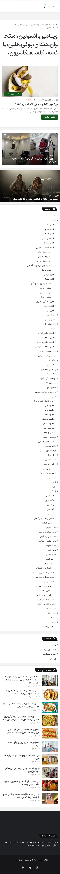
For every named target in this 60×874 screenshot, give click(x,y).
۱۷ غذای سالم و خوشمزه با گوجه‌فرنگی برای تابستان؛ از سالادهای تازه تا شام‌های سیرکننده (21, 718)
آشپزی (53, 215)
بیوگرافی (52, 360)
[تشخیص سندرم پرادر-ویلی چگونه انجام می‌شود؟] (50, 746)
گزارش (53, 486)
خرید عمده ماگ (52, 842)
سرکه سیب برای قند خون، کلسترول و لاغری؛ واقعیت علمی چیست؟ (21, 783)
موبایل (21, 842)
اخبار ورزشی (49, 310)
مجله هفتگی (51, 554)
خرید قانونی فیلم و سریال (43, 401)
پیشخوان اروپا (50, 364)
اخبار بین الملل (48, 238)
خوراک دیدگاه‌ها (49, 654)
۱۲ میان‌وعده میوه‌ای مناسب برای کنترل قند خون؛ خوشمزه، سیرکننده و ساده (21, 692)
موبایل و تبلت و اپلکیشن (43, 518)
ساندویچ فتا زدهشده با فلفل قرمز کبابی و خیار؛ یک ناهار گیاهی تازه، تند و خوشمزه (22, 731)
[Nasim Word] (46, 6)
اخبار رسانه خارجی (44, 261)
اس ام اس (49, 495)
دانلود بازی (49, 405)
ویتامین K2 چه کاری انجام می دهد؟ (36, 104)
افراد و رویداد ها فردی (47, 355)
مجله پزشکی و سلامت (47, 541)
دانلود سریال (49, 410)
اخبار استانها (49, 229)
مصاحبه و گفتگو (50, 608)
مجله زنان (52, 550)
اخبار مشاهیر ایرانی (46, 333)
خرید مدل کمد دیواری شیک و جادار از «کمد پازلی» (21, 757)
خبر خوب (50, 559)
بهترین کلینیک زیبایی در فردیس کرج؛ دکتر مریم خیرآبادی (34, 160)
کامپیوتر (50, 509)
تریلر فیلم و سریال (44, 586)
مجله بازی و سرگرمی (48, 536)
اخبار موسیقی (48, 306)
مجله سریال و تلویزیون (44, 577)
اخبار (54, 220)
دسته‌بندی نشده (49, 437)
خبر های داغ (51, 382)
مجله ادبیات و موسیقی (47, 532)
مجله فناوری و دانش (45, 604)
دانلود (53, 396)
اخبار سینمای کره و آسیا (41, 283)
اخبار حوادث (49, 242)
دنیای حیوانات (50, 446)
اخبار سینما (49, 279)
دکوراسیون (49, 500)
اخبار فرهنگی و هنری (45, 301)
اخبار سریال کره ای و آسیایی (39, 265)
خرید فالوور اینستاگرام (35, 842)
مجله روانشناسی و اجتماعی (42, 572)
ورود (54, 645)
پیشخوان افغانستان (48, 369)
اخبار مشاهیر (51, 328)
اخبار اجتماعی (48, 224)
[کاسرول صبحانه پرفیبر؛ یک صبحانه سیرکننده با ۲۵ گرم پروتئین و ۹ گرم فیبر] (50, 707)
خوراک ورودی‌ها (49, 649)
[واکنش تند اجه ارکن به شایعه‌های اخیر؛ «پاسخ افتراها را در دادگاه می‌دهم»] (50, 798)
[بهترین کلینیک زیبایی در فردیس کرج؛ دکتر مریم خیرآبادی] (50, 772)
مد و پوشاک (49, 513)
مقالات (53, 617)
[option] (30, 149)
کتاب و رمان (49, 432)
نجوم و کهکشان (47, 522)
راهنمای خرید (48, 504)
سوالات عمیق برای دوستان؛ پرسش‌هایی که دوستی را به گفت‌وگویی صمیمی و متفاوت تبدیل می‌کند (22, 679)
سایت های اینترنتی (46, 473)
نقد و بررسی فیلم (44, 595)
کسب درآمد (51, 477)
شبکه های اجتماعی (46, 441)
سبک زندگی (51, 455)
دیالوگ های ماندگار (48, 450)
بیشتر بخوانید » (49, 117)
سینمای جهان (46, 297)
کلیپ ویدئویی (48, 626)
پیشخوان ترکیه (50, 373)
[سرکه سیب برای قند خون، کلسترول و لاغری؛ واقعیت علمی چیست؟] (50, 785)
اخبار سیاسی (49, 274)
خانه (54, 24)
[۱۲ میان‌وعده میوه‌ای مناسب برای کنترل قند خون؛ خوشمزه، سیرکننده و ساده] (50, 694)
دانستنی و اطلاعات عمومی (45, 392)
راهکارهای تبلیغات (43, 568)
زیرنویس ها (49, 428)
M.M (53, 100)
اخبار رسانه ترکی (44, 256)
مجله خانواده (51, 545)
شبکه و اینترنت (50, 464)
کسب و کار (49, 563)
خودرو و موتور (50, 387)
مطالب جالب (51, 613)
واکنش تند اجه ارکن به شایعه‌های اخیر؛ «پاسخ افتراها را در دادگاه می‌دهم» (20, 796)
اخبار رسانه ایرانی (44, 252)
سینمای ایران (46, 288)
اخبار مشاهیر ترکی (46, 337)
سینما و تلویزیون (49, 459)
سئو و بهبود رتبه (47, 468)
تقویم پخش (46, 270)
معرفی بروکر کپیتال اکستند (40, 845)
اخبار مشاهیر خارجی (45, 342)
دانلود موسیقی (48, 419)
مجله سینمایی (48, 581)
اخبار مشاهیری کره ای (44, 346)
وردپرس (53, 658)
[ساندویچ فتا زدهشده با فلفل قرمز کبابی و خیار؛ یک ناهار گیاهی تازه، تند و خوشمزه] (50, 733)
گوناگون (53, 491)
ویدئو (54, 622)
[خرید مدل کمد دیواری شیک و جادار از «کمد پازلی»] (50, 759)
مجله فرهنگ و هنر (46, 599)
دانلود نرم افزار (48, 423)
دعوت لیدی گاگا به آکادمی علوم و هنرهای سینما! (35, 199)
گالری (53, 482)
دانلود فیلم (49, 414)
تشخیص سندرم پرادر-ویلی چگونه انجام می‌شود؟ (23, 744)
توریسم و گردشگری (48, 378)
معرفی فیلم (47, 590)
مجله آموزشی (50, 527)
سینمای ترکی (46, 292)
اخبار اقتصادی (48, 233)
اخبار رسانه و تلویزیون (45, 247)
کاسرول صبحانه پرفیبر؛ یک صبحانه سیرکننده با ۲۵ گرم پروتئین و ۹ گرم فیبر (21, 705)
